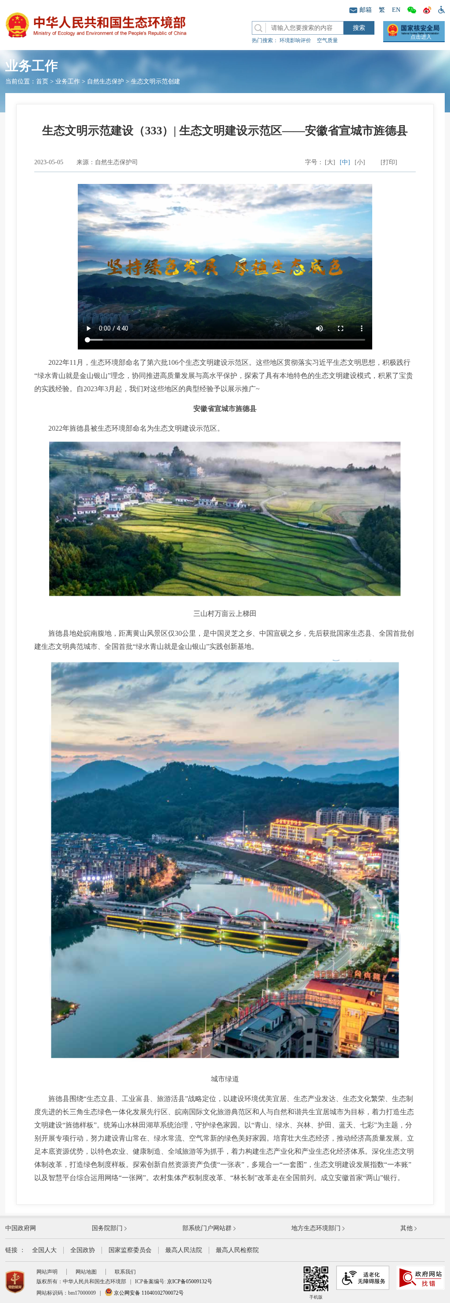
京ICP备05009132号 (189, 1281)
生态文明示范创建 (155, 81)
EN (396, 10)
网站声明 (47, 1272)
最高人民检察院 (237, 1250)
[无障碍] (440, 9)
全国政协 (82, 1250)
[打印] (389, 162)
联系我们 (125, 1272)
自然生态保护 (105, 81)
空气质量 (327, 40)
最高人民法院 (183, 1250)
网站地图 (86, 1272)
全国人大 (44, 1250)
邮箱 (365, 10)
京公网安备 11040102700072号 (148, 1293)
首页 (42, 81)
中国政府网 (20, 1228)
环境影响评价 (295, 40)
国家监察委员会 (130, 1250)
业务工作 (67, 81)
